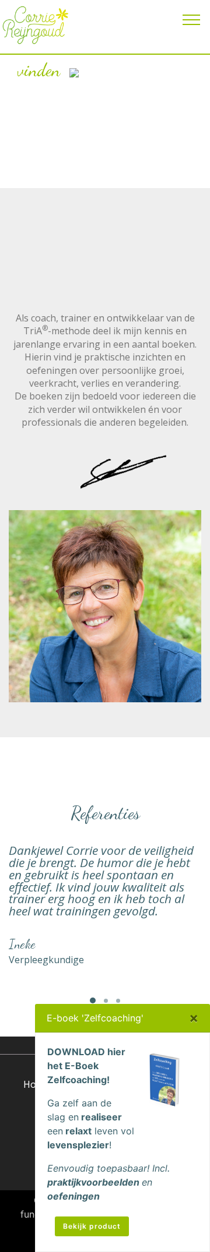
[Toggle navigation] (192, 19)
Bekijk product (92, 1226)
